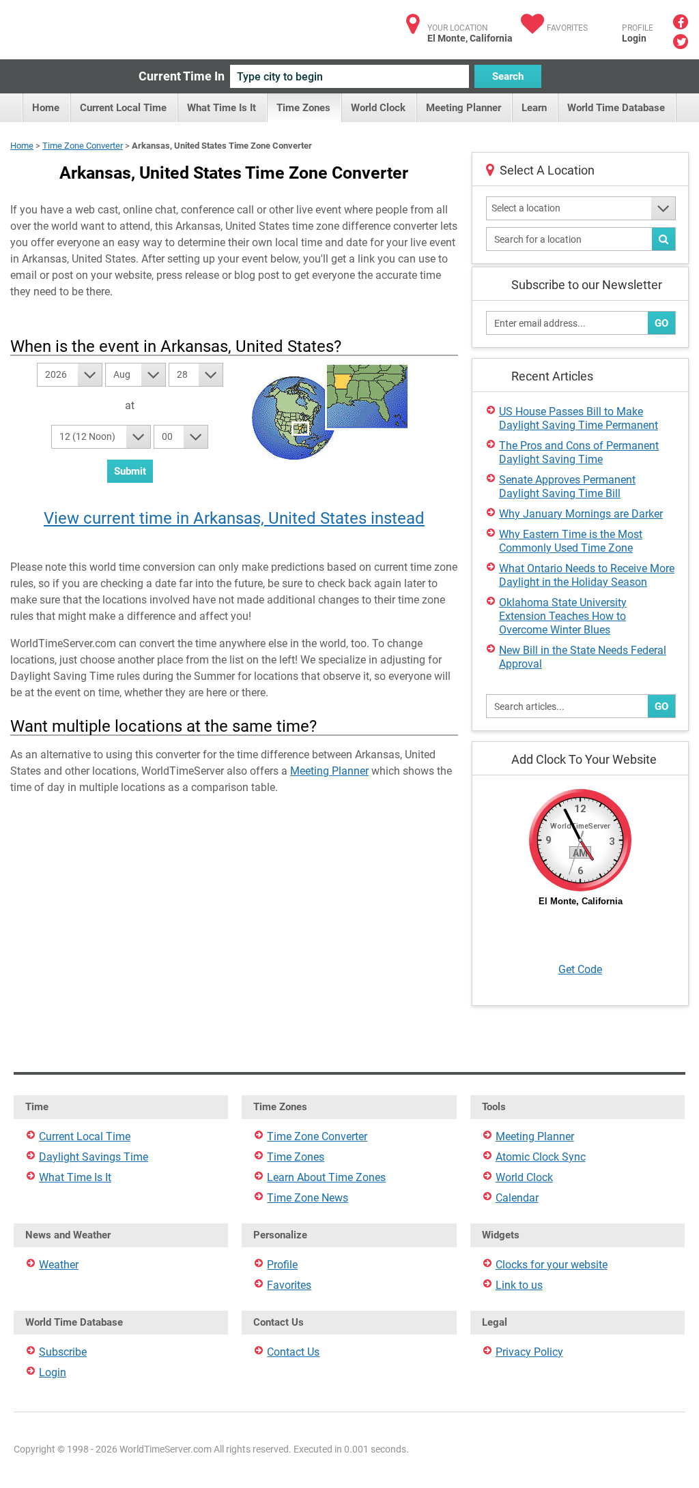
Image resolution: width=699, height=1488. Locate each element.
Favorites (567, 28)
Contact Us (293, 1351)
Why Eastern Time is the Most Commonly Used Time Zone (570, 541)
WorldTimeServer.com (100, 25)
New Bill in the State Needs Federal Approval (582, 657)
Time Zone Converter (82, 145)
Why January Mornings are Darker (581, 513)
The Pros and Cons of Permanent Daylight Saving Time (579, 452)
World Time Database (616, 108)
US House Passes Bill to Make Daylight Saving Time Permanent (578, 418)
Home (45, 108)
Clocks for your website (552, 1264)
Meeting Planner (463, 108)
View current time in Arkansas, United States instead (234, 518)
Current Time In (182, 76)
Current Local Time (123, 108)
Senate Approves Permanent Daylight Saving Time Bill (567, 486)
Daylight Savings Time (93, 1156)
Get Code (580, 969)
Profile (282, 1264)
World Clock (378, 108)
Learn (534, 108)
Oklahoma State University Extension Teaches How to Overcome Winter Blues (563, 616)
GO (661, 323)
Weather (59, 1264)
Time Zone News (307, 1197)
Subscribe (63, 1351)
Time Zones (303, 108)
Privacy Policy (529, 1351)
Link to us (519, 1285)
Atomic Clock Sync (541, 1156)
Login (634, 38)
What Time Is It (221, 108)
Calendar (517, 1197)
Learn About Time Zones (326, 1177)
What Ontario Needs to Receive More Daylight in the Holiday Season (586, 575)
